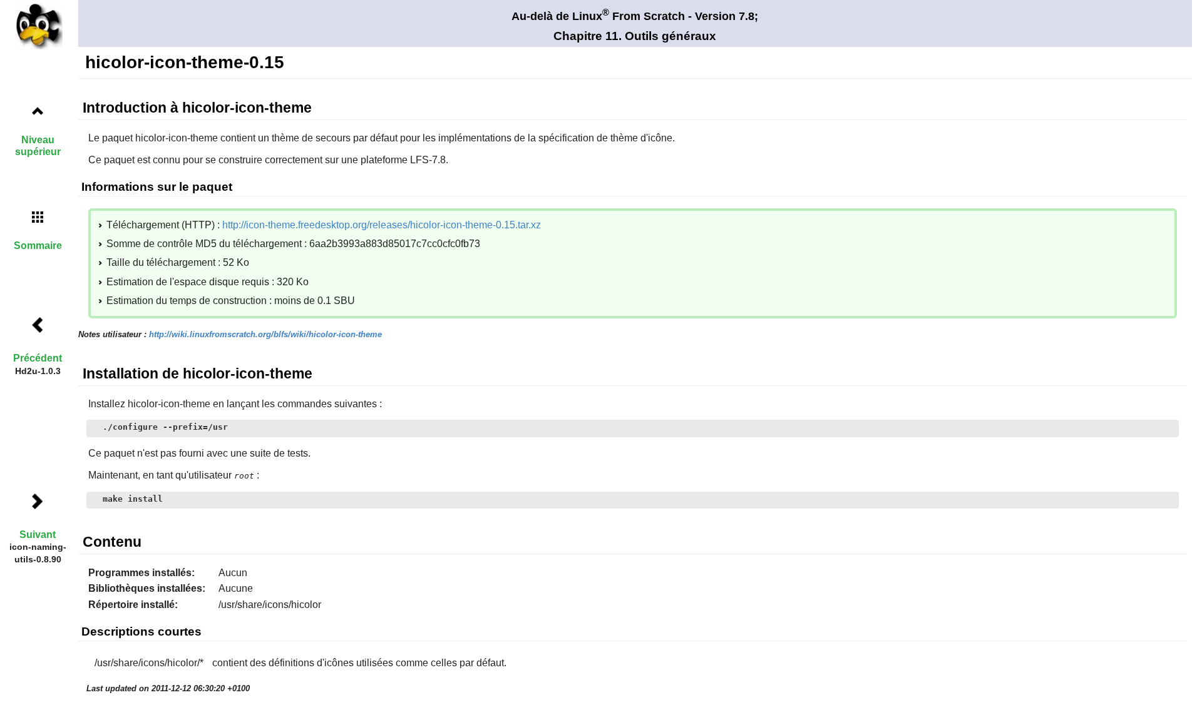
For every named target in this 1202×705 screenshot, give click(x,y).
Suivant (37, 534)
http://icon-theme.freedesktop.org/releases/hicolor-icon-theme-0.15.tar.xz (381, 225)
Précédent (37, 358)
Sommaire (38, 245)
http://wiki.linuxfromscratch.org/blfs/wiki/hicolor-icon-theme (265, 334)
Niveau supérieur (38, 145)
